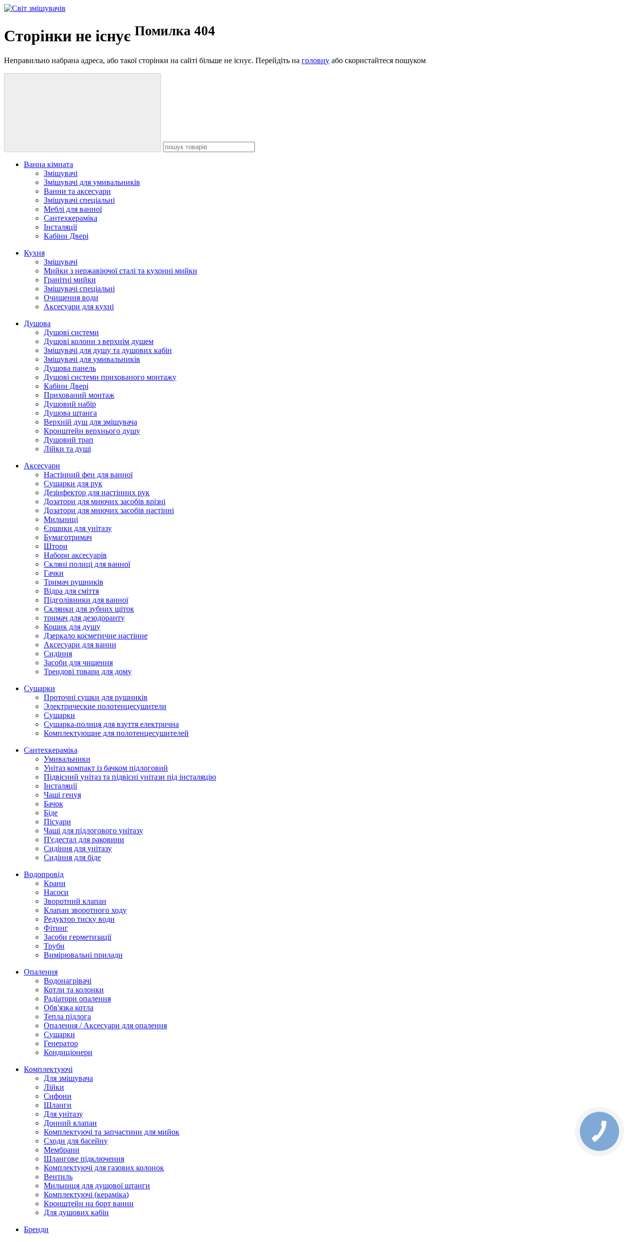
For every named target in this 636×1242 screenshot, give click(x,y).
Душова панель (70, 368)
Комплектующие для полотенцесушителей (116, 733)
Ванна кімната (48, 164)
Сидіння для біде (72, 857)
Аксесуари (42, 465)
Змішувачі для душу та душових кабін (108, 350)
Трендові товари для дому (88, 671)
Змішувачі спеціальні (79, 200)
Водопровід (44, 874)
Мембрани (62, 1150)
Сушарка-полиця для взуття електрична (111, 724)
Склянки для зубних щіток (89, 609)
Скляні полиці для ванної (87, 564)
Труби (54, 946)
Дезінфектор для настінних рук (97, 492)
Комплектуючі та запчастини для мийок (111, 1132)
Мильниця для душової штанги (97, 1185)
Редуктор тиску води (79, 919)
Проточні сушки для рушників (96, 697)
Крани (55, 883)
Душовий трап (68, 440)
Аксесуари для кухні (79, 306)
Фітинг (56, 928)
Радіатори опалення (77, 998)
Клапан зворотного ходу (85, 910)
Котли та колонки (74, 989)
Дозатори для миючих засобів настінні (109, 510)
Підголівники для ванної (86, 600)
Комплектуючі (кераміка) (86, 1194)
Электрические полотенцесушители (105, 706)
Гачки (54, 573)
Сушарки (39, 688)
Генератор (61, 1043)
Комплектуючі (48, 1069)
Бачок (53, 803)
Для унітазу (63, 1114)
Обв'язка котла (68, 1007)
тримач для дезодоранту (84, 618)
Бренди (36, 1229)
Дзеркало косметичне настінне (96, 635)
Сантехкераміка (70, 218)
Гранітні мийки (70, 279)
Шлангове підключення (84, 1158)
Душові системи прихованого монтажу (110, 377)
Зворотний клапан (75, 901)
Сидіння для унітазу (78, 848)
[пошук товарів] (82, 112)
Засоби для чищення (78, 662)
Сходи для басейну (76, 1141)
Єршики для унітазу (78, 528)
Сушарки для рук (73, 483)
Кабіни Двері (66, 236)
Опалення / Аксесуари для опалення (105, 1025)
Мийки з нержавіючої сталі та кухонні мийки (120, 270)
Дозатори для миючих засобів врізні (104, 501)
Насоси (56, 892)
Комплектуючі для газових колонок (104, 1167)
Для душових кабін (76, 1212)
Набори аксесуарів (75, 555)
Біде (51, 812)
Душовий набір (70, 404)
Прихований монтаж (79, 395)
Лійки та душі (67, 448)
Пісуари (57, 821)
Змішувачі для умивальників (92, 182)
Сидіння (58, 653)
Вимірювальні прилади (83, 955)
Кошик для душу (72, 626)
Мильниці (61, 519)
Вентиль (58, 1176)
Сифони (58, 1096)
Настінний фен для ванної (88, 474)
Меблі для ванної (73, 209)
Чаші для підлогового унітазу (93, 830)
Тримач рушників (73, 582)
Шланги (58, 1105)
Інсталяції (60, 227)
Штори (56, 546)
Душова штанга (70, 413)
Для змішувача (68, 1078)
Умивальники (67, 759)
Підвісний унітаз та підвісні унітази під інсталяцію (130, 777)
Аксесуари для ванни (80, 644)
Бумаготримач (68, 537)
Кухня (34, 253)
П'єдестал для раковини (84, 839)
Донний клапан (70, 1123)
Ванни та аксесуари (77, 191)
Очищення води (71, 297)
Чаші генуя (62, 795)
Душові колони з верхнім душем (99, 341)
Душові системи (71, 332)
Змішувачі (61, 173)
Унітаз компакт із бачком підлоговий (106, 768)
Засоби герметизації (77, 937)
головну (315, 60)
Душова (37, 323)
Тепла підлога (67, 1016)
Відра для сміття (71, 591)
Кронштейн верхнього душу (92, 431)
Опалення (41, 972)
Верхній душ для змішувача (90, 422)
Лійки (54, 1087)
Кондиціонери (68, 1052)
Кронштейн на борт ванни (89, 1203)
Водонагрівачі (67, 980)
